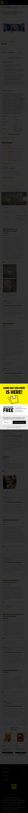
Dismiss (6, 422)
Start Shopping (19, 422)
